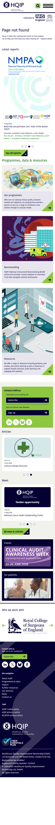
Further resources (10, 686)
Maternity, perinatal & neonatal (25, 138)
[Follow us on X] (16, 421)
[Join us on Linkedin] (9, 421)
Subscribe (12, 400)
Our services (7, 689)
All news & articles (11, 530)
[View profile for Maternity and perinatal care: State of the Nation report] (27, 86)
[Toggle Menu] (48, 6)
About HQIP (7, 677)
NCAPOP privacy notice (12, 714)
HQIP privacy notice (11, 711)
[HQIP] (27, 728)
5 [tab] (34, 524)
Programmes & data (11, 680)
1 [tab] (22, 147)
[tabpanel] (27, 98)
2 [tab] (26, 147)
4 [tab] (33, 147)
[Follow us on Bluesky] (22, 421)
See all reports (11, 153)
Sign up (11, 412)
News (4, 693)
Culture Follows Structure (16, 465)
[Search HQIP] (37, 5)
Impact (5, 683)
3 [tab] (29, 147)
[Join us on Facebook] (29, 421)
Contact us (7, 696)
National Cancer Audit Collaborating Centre (23, 514)
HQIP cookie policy (10, 708)
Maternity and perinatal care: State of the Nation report (26, 127)
